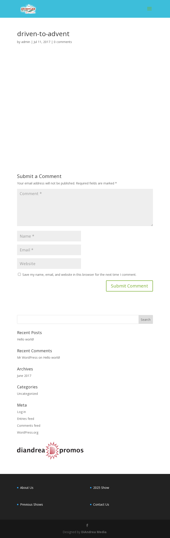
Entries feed (25, 419)
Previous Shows (31, 504)
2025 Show (101, 487)
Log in (21, 412)
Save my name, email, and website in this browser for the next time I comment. (79, 274)
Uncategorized (27, 393)
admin (25, 42)
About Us (26, 487)
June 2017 (24, 376)
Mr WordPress (27, 357)
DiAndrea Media (93, 532)
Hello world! (25, 339)
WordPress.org (27, 432)
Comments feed (28, 425)
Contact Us (101, 504)
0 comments (63, 42)
